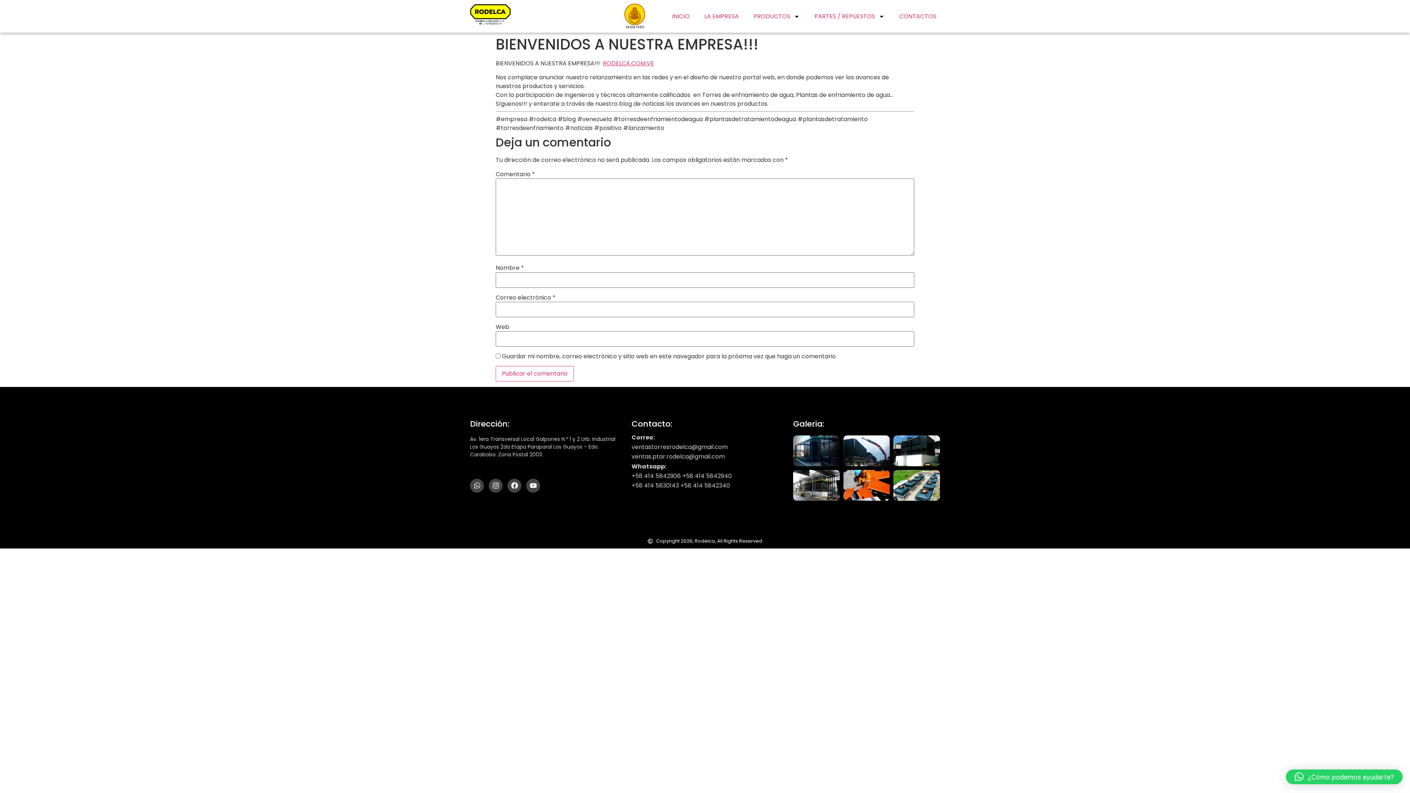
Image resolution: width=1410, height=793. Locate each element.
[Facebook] (514, 486)
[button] (1344, 777)
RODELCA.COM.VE (628, 63)
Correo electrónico (526, 298)
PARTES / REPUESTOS (844, 16)
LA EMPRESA (721, 16)
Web (502, 327)
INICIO (681, 16)
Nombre (510, 268)
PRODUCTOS (771, 16)
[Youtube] (533, 486)
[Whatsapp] (477, 486)
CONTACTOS (917, 16)
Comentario (515, 174)
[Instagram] (496, 486)
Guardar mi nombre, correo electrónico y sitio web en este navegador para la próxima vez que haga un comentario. (669, 356)
